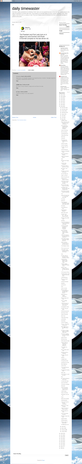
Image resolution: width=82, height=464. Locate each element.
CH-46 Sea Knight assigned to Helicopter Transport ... (64, 227)
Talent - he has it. (64, 175)
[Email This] (28, 70)
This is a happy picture (64, 301)
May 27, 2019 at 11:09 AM (22, 91)
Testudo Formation (64, 281)
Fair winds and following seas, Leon (64, 141)
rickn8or (17, 84)
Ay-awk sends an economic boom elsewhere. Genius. (65, 256)
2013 (62, 441)
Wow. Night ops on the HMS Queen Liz (64, 327)
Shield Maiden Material (64, 211)
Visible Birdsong (64, 277)
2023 (62, 99)
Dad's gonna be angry (65, 340)
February (63, 429)
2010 (62, 446)
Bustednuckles (63, 86)
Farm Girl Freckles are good (64, 414)
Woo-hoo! (63, 200)
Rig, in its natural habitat (64, 280)
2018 (62, 433)
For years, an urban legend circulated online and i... (65, 331)
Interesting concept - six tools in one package (65, 182)
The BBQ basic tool (65, 424)
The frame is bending (65, 384)
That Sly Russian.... (65, 149)
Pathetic (62, 357)
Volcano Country (64, 143)
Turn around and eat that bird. (65, 368)
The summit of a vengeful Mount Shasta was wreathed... (64, 127)
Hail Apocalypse (64, 420)
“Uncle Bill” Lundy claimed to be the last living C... (65, 250)
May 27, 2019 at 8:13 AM (24, 84)
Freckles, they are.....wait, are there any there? (64, 215)
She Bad (63, 220)
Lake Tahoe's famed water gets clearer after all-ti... (65, 239)
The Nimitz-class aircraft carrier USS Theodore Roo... (65, 188)
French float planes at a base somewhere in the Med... (65, 223)
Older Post (53, 117)
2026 (62, 94)
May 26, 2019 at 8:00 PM (26, 76)
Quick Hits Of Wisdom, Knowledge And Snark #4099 (64, 67)
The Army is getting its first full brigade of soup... (65, 334)
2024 (62, 98)
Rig (62, 376)
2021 (62, 102)
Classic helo (63, 365)
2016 (62, 436)
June (63, 117)
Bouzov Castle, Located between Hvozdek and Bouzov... (65, 291)
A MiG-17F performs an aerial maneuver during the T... (65, 236)
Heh (62, 254)
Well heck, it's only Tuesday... (64, 406)
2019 (62, 106)
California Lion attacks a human (64, 179)
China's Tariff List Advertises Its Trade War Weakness (64, 344)
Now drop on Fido (64, 312)
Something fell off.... (65, 133)
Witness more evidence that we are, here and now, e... (65, 269)
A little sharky (63, 391)
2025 (62, 96)
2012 (62, 443)
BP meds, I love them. (64, 169)
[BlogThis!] (29, 70)
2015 (62, 438)
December (64, 107)
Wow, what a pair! (64, 212)
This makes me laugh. (64, 348)
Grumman (63, 138)
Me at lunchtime (64, 131)
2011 (62, 444)
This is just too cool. (65, 248)
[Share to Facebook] (32, 70)
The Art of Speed (64, 145)
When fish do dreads (65, 398)
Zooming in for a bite (65, 362)
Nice (62, 286)
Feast (62, 397)
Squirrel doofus (64, 418)
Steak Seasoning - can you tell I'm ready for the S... (65, 388)
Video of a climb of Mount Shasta (64, 409)
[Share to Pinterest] (33, 70)
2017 (62, 435)
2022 (62, 101)
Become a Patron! (62, 22)
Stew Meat (63, 320)
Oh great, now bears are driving (65, 172)
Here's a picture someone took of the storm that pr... (65, 243)
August (63, 114)
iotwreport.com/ (64, 76)
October (63, 110)
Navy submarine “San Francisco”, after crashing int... (65, 123)
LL (16, 91)
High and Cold (63, 337)
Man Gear (63, 136)
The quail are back (64, 360)
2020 (62, 104)
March (63, 428)
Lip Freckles (63, 319)
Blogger (43, 460)
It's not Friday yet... (65, 173)
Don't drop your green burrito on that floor (65, 192)
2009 (62, 448)
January (63, 431)
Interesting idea (64, 400)
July (62, 115)
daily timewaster (26, 8)
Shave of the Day (64, 130)
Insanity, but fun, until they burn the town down (65, 274)
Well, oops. (63, 372)
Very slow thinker (64, 382)
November (64, 109)
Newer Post (15, 117)
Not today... (63, 205)
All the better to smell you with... (65, 375)
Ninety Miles (63, 65)
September (64, 112)
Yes (62, 193)
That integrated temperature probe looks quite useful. (65, 203)
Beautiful (63, 283)
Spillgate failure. (64, 120)
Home (34, 117)
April (63, 426)
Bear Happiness (64, 364)
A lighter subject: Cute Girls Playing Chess (65, 264)
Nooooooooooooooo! (65, 311)
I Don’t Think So (63, 49)
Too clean (63, 198)
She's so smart (64, 288)
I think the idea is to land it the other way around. (65, 304)
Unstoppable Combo (65, 306)
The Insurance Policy (65, 272)
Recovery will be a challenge (64, 353)
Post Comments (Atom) (21, 120)
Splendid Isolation (64, 48)
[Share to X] (31, 70)
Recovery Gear (64, 339)
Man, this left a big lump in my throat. (65, 185)
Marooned (63, 385)
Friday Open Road (64, 135)
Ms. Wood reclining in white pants (65, 379)
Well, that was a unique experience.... (64, 295)
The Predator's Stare (65, 245)
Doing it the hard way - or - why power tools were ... (65, 196)
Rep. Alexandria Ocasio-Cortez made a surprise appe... (64, 232)
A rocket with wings (64, 381)
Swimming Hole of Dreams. (64, 154)
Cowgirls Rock (64, 359)
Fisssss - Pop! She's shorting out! (65, 325)
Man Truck (63, 315)
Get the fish (63, 284)
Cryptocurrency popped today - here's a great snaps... (64, 261)
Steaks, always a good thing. (64, 422)
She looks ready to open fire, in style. (65, 166)
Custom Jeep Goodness (63, 164)
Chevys (62, 87)
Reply (17, 80)
